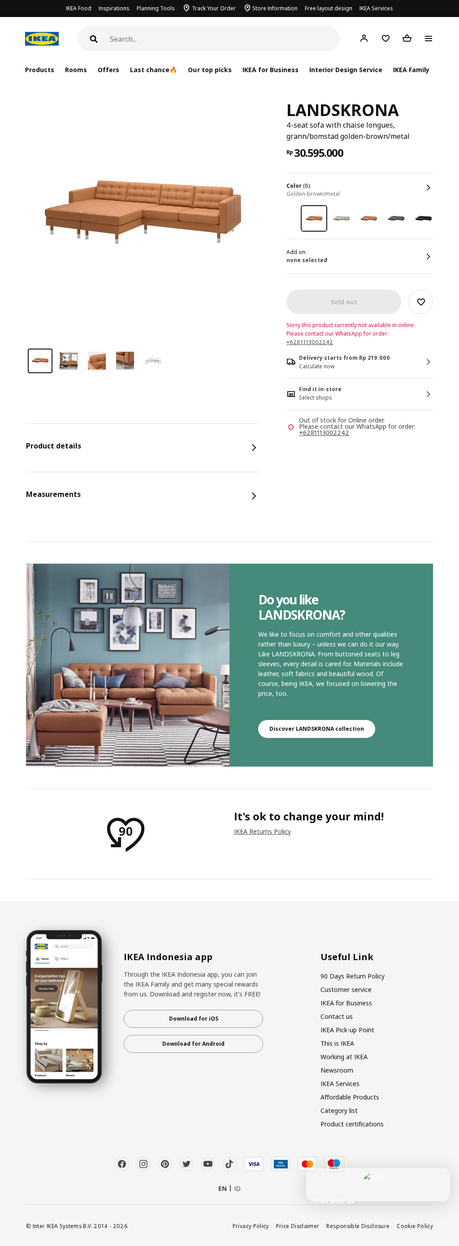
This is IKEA (337, 1043)
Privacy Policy (251, 1225)
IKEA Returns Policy (262, 831)
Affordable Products (349, 1097)
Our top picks (209, 69)
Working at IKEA (344, 1056)
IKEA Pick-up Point (347, 1030)
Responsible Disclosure (358, 1225)
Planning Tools (156, 8)
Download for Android (193, 1044)
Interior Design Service (345, 69)
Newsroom (336, 1070)
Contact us (336, 1016)
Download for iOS (193, 1018)
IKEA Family (411, 69)
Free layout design (328, 8)
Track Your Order (214, 8)
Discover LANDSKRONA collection (316, 729)
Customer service (346, 989)
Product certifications (352, 1124)
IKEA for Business (270, 69)
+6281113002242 (309, 342)
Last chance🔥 (153, 69)
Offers (108, 69)
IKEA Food (78, 8)
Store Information (275, 8)
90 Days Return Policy (352, 976)
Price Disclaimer (298, 1225)
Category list (339, 1110)
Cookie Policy (415, 1225)
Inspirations (114, 8)
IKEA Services (376, 8)
